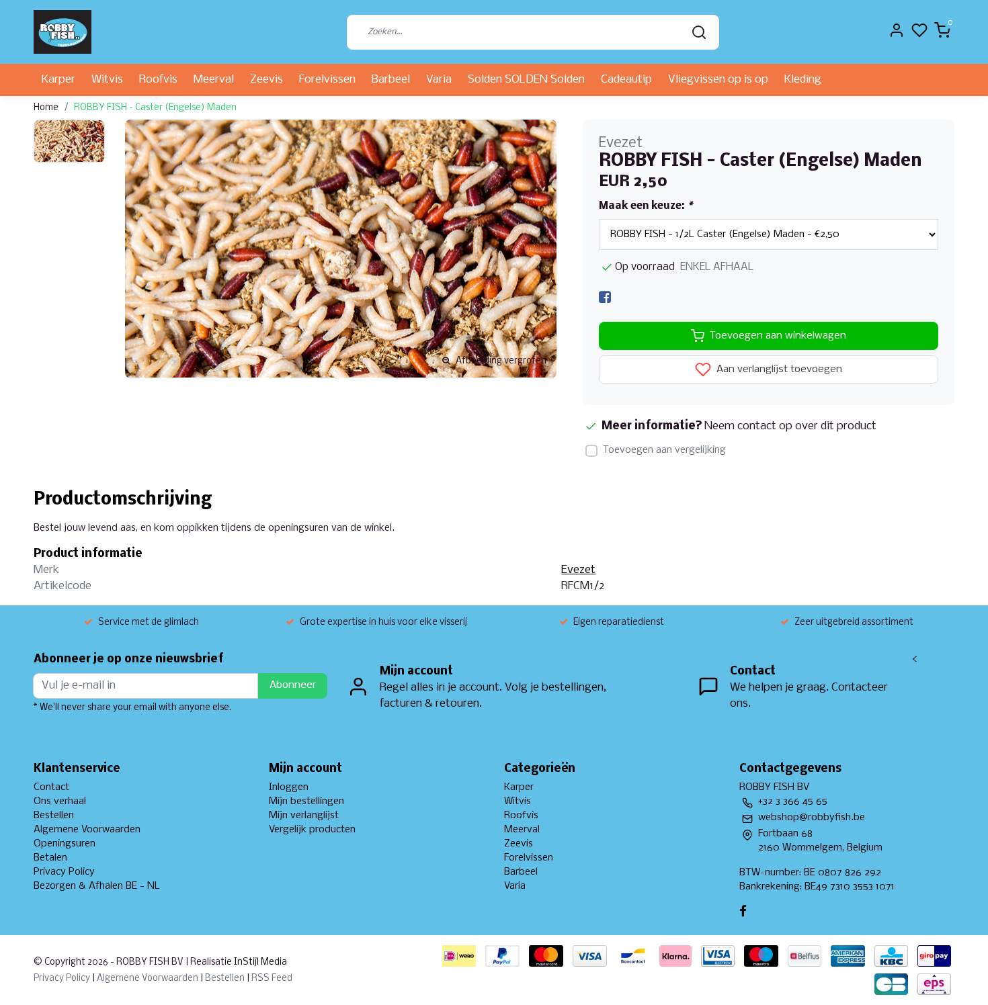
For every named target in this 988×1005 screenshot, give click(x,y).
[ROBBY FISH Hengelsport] (62, 32)
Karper (58, 79)
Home (46, 108)
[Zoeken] (699, 32)
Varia (439, 79)
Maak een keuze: (645, 206)
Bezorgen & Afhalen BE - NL (97, 886)
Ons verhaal (60, 801)
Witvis (107, 79)
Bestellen (54, 815)
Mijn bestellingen (306, 801)
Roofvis (158, 79)
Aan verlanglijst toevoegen (778, 370)
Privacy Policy (64, 872)
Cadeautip (626, 79)
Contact (51, 787)
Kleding (802, 79)
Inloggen (288, 787)
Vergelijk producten (312, 829)
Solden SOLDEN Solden (526, 79)
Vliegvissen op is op (718, 79)
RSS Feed (271, 978)
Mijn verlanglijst (304, 815)
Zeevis (266, 79)
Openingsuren (64, 843)
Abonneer (293, 685)
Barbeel (391, 79)
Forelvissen (327, 79)
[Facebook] (605, 297)
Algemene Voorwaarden (87, 829)
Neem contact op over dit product (790, 426)
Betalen (50, 858)
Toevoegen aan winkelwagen (778, 336)
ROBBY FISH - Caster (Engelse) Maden (155, 108)
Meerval (214, 79)
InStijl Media (259, 962)
